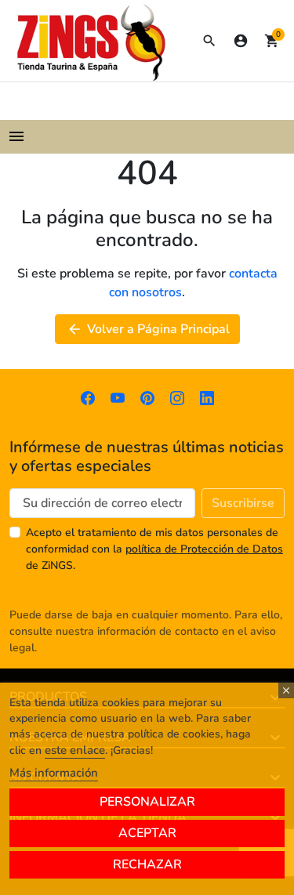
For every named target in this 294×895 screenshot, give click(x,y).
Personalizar (147, 801)
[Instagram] (177, 397)
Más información (53, 773)
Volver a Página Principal (148, 329)
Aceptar (147, 833)
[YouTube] (117, 397)
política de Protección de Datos (204, 549)
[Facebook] (87, 397)
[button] (209, 40)
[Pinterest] (147, 397)
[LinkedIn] (207, 397)
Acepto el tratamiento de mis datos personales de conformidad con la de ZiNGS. (154, 549)
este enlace (75, 750)
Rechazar (147, 864)
